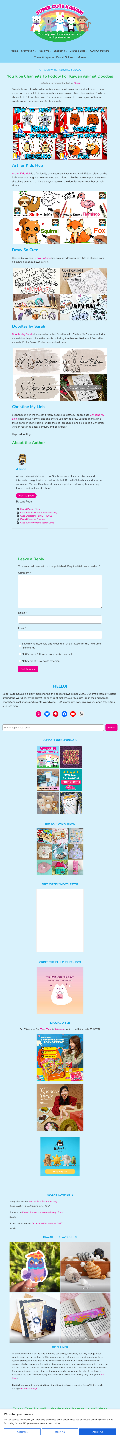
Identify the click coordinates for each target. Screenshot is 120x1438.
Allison (77, 82)
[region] (60, 1423)
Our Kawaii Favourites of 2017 (47, 1223)
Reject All (60, 1431)
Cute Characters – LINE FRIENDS (36, 515)
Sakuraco (59, 1029)
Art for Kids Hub (21, 173)
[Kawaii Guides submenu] (74, 57)
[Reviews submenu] (50, 51)
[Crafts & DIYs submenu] (87, 51)
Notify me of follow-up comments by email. (47, 654)
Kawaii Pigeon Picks (30, 509)
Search (111, 727)
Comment (24, 573)
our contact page (29, 1388)
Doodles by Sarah (22, 334)
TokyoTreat (46, 1029)
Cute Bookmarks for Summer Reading (38, 512)
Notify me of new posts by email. (41, 661)
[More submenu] (85, 57)
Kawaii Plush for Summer (32, 519)
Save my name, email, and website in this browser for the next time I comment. (61, 645)
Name (22, 613)
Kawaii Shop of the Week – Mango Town (42, 1212)
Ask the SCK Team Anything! (42, 1201)
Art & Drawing (48, 69)
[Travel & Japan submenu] (53, 57)
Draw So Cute (43, 258)
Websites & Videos (70, 69)
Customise (22, 1431)
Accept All (97, 1431)
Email (22, 628)
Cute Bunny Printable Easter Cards (37, 522)
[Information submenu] (35, 51)
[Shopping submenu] (66, 51)
